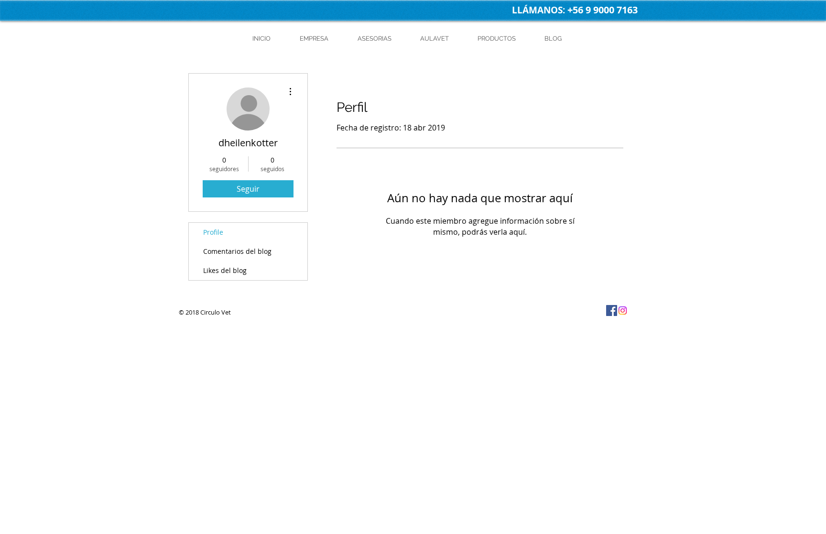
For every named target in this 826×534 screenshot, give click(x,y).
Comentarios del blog (237, 251)
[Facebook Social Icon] (611, 310)
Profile (213, 232)
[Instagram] (622, 310)
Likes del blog (225, 270)
